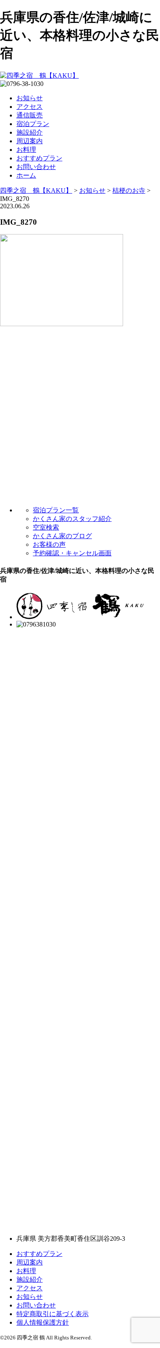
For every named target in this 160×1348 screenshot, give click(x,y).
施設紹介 (29, 132)
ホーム (26, 175)
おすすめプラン (39, 158)
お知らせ (29, 98)
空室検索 (46, 527)
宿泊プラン (32, 123)
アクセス (29, 106)
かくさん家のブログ (62, 535)
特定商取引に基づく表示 (52, 1313)
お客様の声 (49, 544)
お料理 (26, 149)
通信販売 (29, 115)
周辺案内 (29, 141)
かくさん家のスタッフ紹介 (72, 518)
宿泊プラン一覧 (56, 510)
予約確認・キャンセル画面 (72, 553)
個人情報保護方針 (42, 1322)
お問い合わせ (36, 166)
